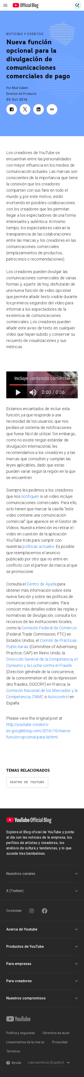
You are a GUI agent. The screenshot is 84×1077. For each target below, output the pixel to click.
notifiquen (30, 496)
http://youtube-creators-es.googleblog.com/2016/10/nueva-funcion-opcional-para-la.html (38, 730)
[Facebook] (44, 911)
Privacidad (60, 1042)
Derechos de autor (56, 1033)
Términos (13, 1051)
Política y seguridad (20, 1033)
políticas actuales (38, 546)
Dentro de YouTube (27, 782)
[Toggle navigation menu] (5, 5)
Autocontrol (59, 696)
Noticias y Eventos (24, 34)
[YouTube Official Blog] (25, 5)
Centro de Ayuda (41, 584)
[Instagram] (31, 911)
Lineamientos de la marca (25, 1042)
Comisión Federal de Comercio (49, 627)
